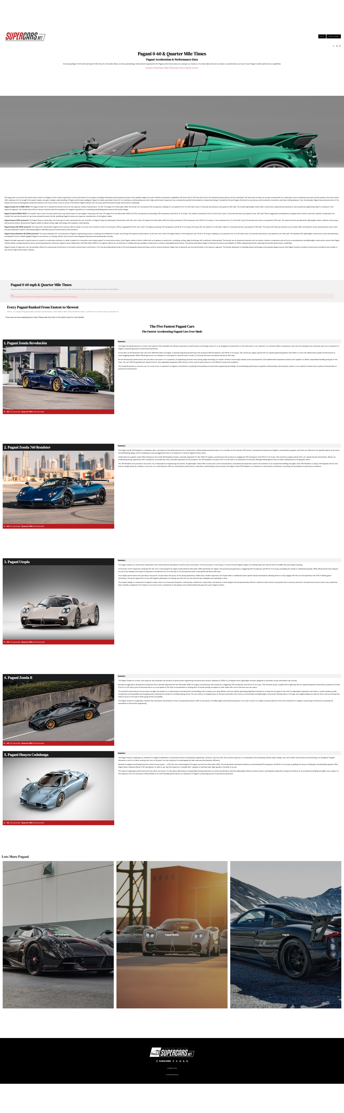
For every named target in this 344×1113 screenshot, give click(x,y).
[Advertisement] (172, 14)
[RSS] (183, 1061)
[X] (177, 1061)
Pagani (286, 934)
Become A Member (333, 36)
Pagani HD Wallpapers (58, 934)
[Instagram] (180, 1061)
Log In (322, 36)
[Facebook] (173, 1061)
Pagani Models (172, 934)
